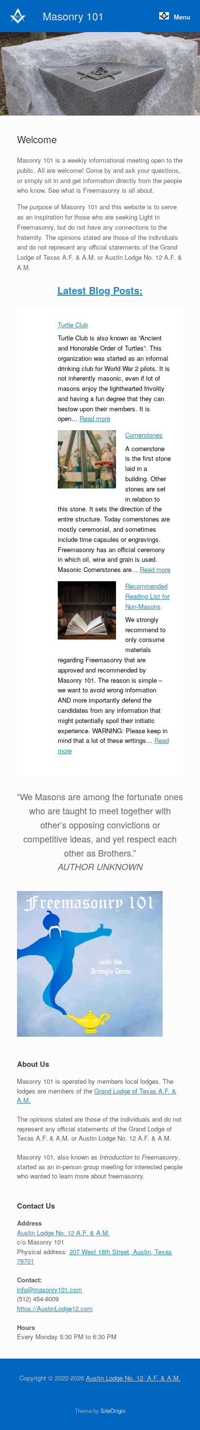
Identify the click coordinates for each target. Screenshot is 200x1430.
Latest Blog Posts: (100, 290)
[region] (100, 74)
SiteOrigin (112, 1410)
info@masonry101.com (49, 1289)
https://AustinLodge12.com (55, 1308)
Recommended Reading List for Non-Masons (147, 596)
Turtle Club (73, 324)
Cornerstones (144, 434)
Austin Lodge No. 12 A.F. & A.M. (63, 1232)
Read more (95, 418)
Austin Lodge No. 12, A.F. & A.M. (133, 1377)
